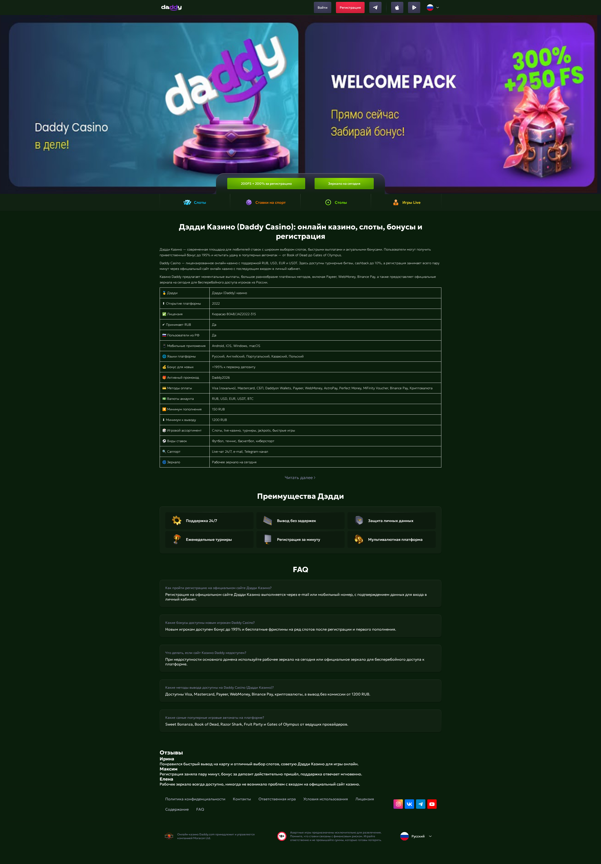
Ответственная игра (277, 799)
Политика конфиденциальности (195, 799)
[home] (171, 7)
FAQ (200, 809)
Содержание (177, 809)
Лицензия (364, 799)
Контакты (242, 799)
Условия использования (325, 799)
